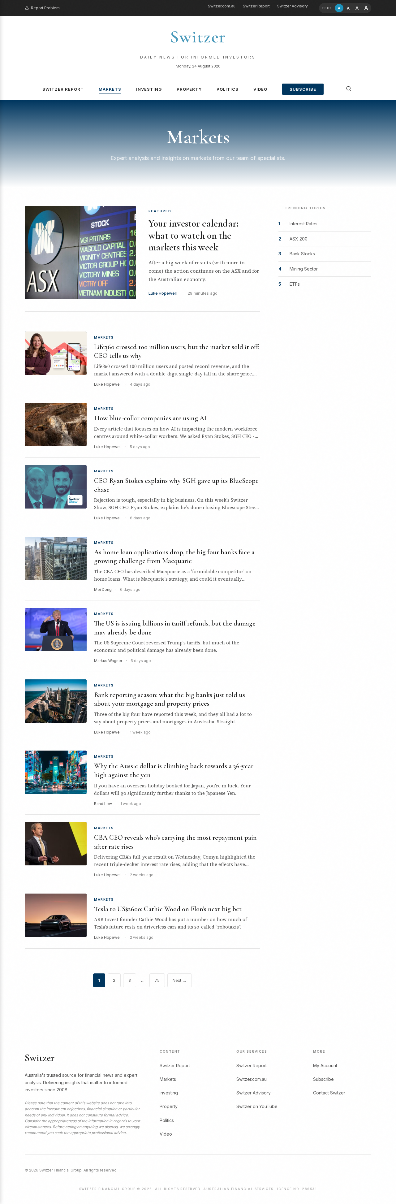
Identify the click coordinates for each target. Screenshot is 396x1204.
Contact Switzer (329, 1092)
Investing (149, 89)
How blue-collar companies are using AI (150, 418)
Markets (110, 89)
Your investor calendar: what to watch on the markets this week (193, 235)
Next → (180, 980)
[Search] (348, 88)
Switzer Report (256, 6)
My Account (325, 1065)
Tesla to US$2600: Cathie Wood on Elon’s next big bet (168, 909)
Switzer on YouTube (257, 1106)
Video (260, 89)
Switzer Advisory (292, 6)
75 (157, 980)
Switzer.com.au (221, 6)
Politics (228, 89)
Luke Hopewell (162, 293)
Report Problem (45, 8)
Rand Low (103, 803)
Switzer (198, 36)
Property (189, 89)
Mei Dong (103, 589)
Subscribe (303, 89)
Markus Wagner (108, 660)
